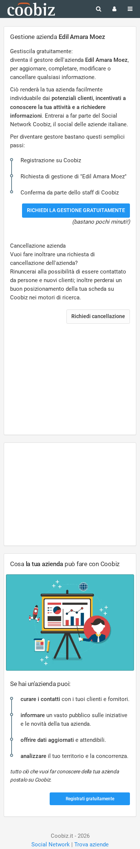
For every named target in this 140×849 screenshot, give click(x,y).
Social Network (50, 844)
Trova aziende (91, 844)
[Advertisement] (70, 383)
